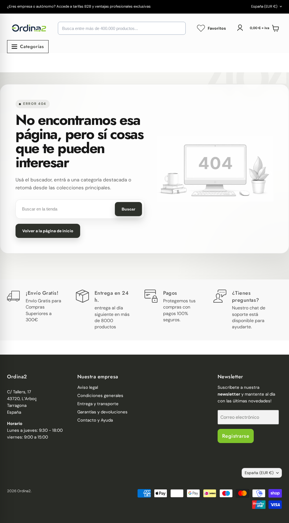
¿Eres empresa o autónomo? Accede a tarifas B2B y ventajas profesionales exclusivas (79, 7)
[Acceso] (240, 27)
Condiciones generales (100, 395)
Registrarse (235, 436)
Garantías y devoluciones (102, 412)
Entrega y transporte (98, 404)
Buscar (128, 209)
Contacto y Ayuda (95, 420)
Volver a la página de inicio (47, 230)
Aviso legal (87, 387)
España (264, 6)
